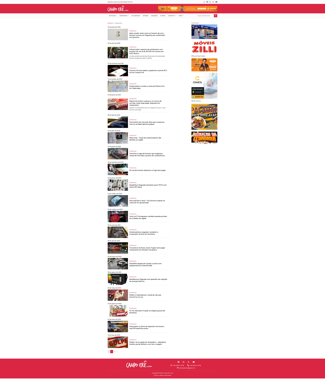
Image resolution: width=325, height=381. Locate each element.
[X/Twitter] (213, 2)
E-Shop (162, 18)
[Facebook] (207, 2)
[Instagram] (210, 2)
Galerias (154, 18)
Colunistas (135, 18)
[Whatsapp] (204, 2)
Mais (180, 18)
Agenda (145, 18)
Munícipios (124, 18)
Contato (171, 18)
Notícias (112, 18)
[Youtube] (216, 2)
